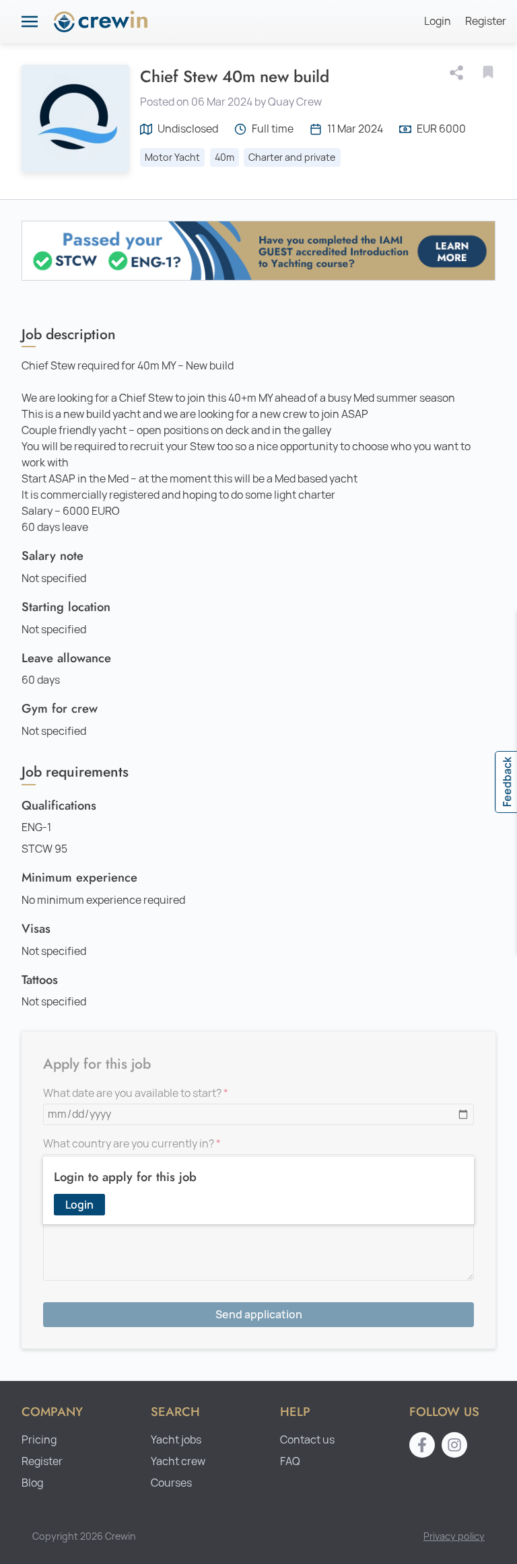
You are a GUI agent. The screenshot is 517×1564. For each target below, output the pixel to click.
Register (485, 21)
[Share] (459, 73)
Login (437, 21)
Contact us (307, 1440)
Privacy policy (454, 1536)
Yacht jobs (176, 1440)
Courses (171, 1483)
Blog (32, 1483)
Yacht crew (178, 1461)
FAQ (290, 1461)
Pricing (39, 1440)
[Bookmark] (488, 72)
